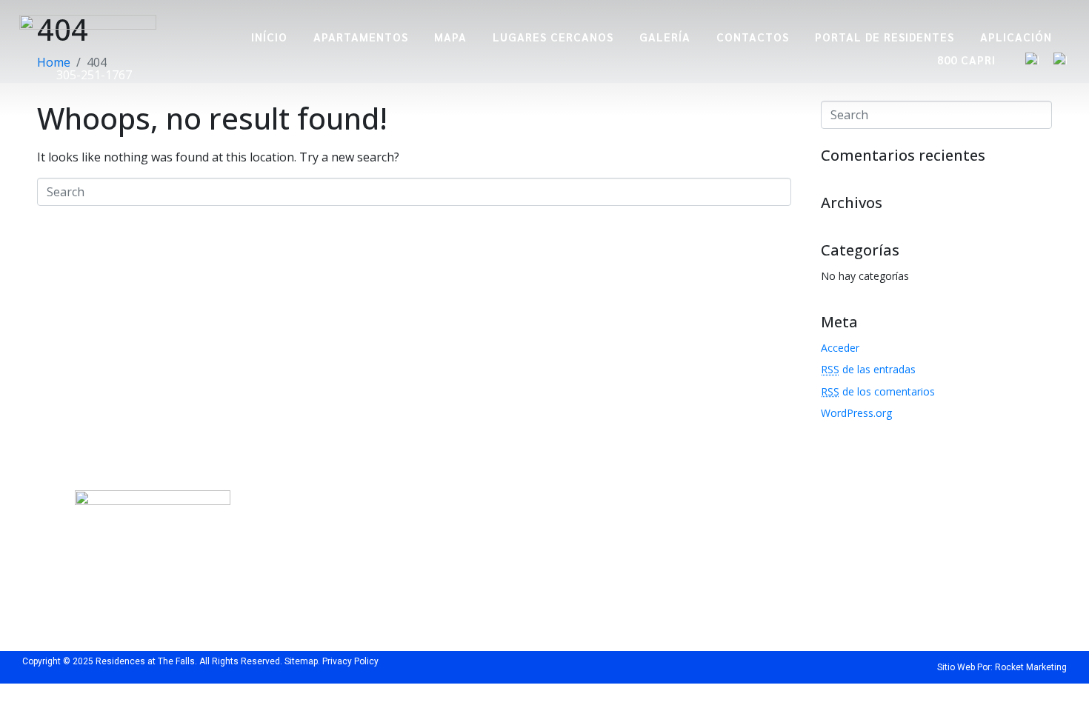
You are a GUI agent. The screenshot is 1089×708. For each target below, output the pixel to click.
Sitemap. (302, 661)
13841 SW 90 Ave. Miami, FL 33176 (371, 526)
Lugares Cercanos (553, 37)
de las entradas (868, 369)
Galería (664, 37)
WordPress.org (856, 413)
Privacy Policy (350, 661)
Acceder (840, 348)
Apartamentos (360, 37)
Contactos (752, 37)
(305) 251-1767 (625, 519)
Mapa (450, 37)
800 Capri (966, 60)
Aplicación (1016, 37)
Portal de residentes (884, 37)
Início (269, 37)
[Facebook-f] (306, 598)
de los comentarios (878, 391)
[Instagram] (332, 598)
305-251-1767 (92, 75)
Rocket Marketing (1031, 667)
